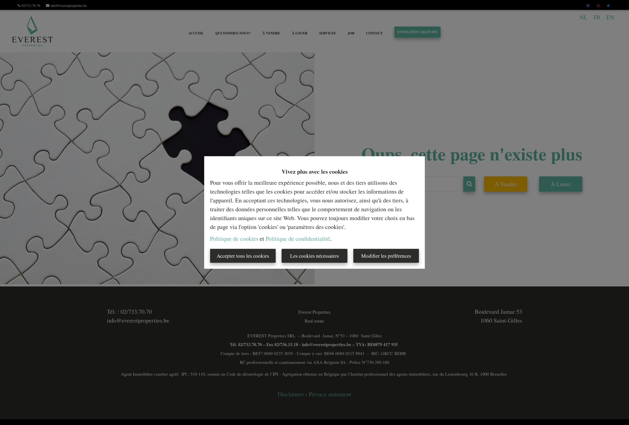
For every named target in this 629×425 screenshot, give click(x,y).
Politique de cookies (234, 238)
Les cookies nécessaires (314, 255)
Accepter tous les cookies (243, 255)
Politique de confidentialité (298, 238)
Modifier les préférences (386, 255)
